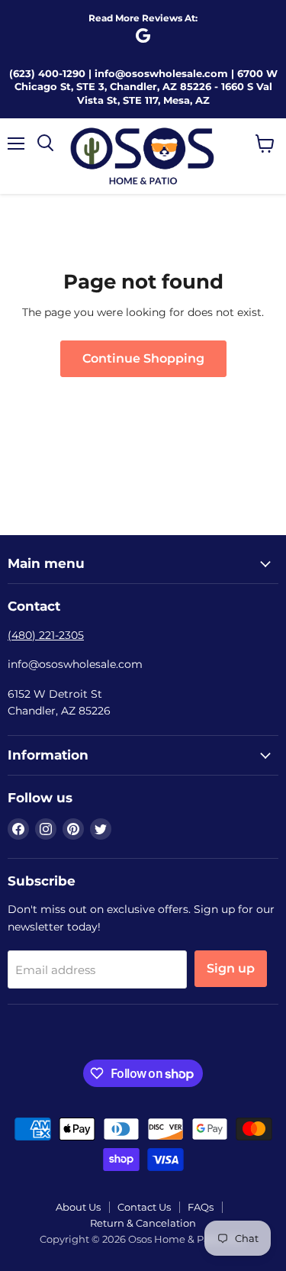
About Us (78, 1207)
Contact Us (144, 1207)
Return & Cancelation (143, 1223)
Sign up (231, 968)
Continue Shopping (143, 358)
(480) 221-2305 (46, 635)
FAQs (201, 1207)
